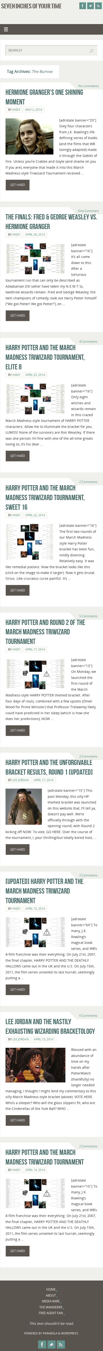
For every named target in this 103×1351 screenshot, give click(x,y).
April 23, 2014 (35, 375)
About (51, 1295)
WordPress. (70, 1333)
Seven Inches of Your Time (31, 6)
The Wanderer (50, 1307)
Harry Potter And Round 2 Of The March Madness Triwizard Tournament (45, 632)
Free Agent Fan (51, 1313)
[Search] (91, 51)
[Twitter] (90, 5)
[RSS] (98, 5)
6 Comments (88, 1015)
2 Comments (88, 482)
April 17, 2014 (35, 649)
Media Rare (51, 1301)
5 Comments (88, 616)
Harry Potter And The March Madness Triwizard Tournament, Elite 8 (45, 357)
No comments (88, 86)
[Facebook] (82, 5)
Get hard (17, 185)
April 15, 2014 (35, 909)
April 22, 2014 (35, 515)
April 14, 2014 (35, 1170)
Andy (16, 110)
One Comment (88, 211)
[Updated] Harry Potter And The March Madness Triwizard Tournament (44, 891)
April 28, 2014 (35, 234)
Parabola (50, 1333)
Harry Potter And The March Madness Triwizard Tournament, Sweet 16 (45, 497)
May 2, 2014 (33, 110)
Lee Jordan (20, 780)
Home (51, 1289)
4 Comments (88, 341)
